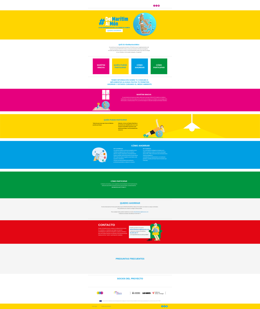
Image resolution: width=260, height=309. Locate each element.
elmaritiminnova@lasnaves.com (141, 211)
